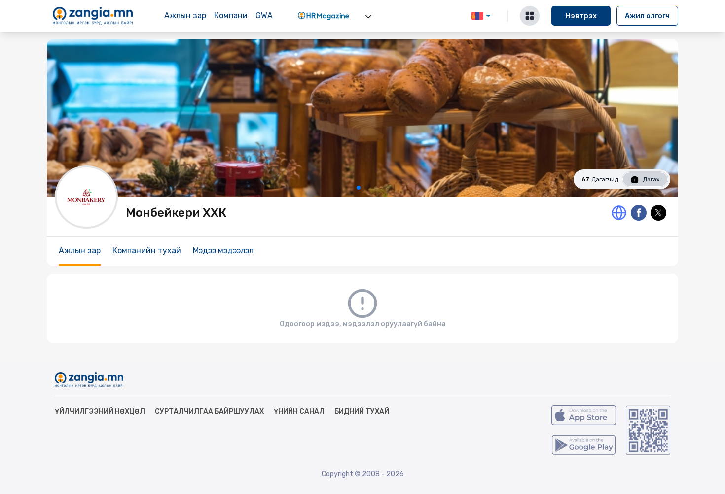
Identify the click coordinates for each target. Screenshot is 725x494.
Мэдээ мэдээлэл (223, 250)
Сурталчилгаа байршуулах (209, 411)
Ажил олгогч (647, 16)
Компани (231, 15)
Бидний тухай (361, 411)
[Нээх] (368, 17)
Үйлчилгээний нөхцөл (100, 411)
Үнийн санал (299, 411)
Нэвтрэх (581, 16)
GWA (264, 15)
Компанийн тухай (146, 250)
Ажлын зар (185, 15)
